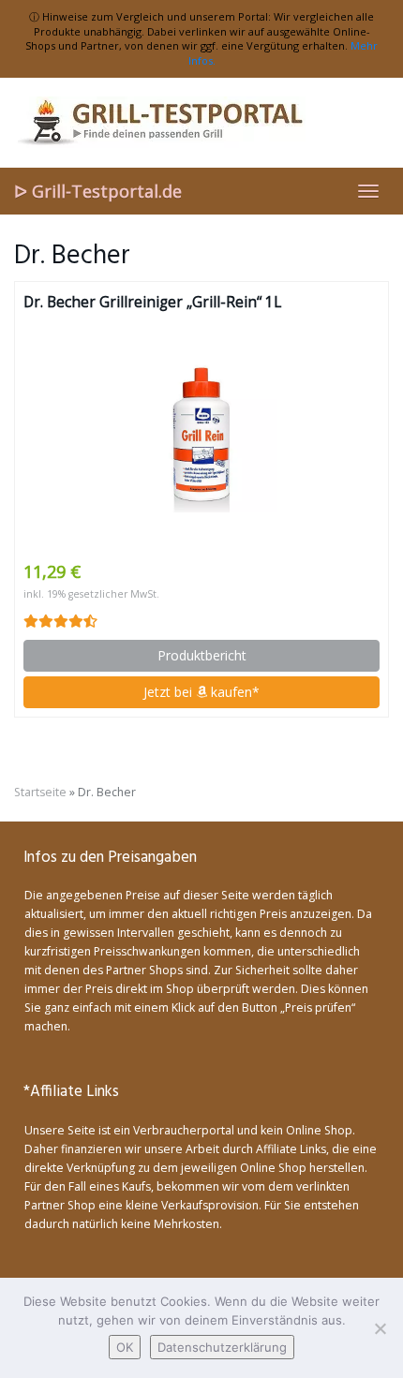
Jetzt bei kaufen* (201, 692)
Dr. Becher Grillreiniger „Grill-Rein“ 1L (152, 302)
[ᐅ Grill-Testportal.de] (201, 122)
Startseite (40, 792)
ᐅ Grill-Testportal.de (98, 191)
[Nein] (379, 1328)
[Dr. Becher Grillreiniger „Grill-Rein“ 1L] (201, 436)
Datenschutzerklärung (222, 1347)
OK (124, 1347)
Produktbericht (201, 655)
